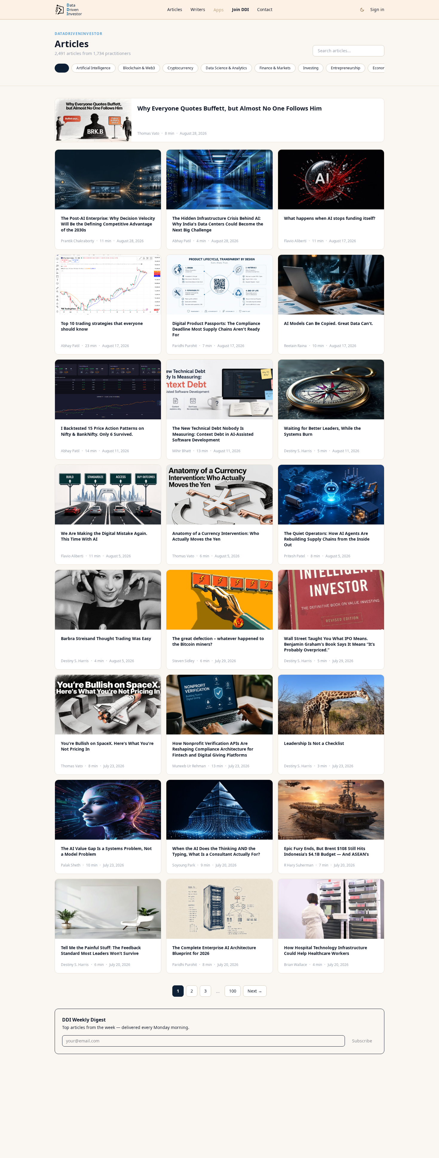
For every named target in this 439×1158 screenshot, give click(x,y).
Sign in (377, 9)
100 (232, 991)
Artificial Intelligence (93, 67)
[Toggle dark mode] (362, 9)
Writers (198, 9)
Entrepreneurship (345, 67)
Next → (255, 991)
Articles (174, 9)
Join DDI (240, 9)
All (62, 67)
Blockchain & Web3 (139, 67)
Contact (264, 9)
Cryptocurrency (180, 67)
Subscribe (362, 1041)
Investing (310, 67)
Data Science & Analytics (226, 67)
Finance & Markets (275, 67)
